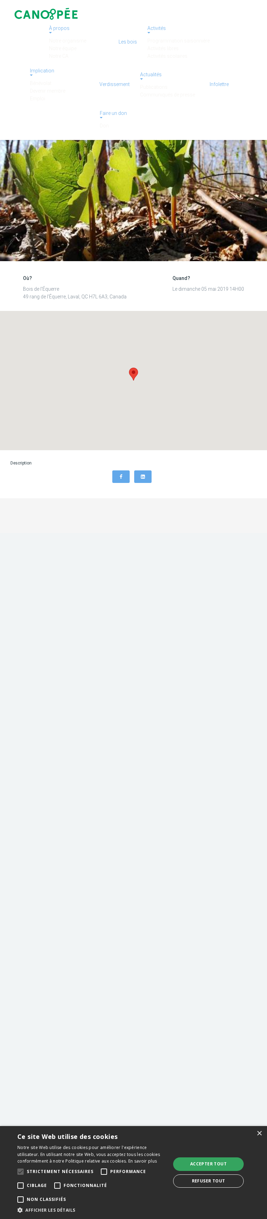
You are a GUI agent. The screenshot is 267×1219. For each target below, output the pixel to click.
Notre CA (58, 56)
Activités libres (163, 48)
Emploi (37, 98)
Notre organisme (67, 41)
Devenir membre (47, 91)
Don (104, 125)
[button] (91, 1210)
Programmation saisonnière (178, 41)
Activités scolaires (167, 56)
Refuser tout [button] (208, 1181)
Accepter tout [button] (208, 1164)
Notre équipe (62, 48)
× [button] (259, 1133)
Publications (154, 87)
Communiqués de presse (167, 94)
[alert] (133, 1172)
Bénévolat (40, 83)
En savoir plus (142, 1161)
